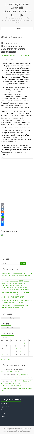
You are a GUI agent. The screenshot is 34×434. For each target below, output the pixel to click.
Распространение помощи (10, 371)
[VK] (17, 209)
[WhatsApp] (17, 217)
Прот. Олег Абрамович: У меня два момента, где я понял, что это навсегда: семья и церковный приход (16, 383)
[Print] (17, 207)
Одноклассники (5, 407)
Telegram (3, 416)
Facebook (4, 410)
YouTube (3, 413)
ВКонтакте (4, 403)
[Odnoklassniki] (17, 212)
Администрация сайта (9, 55)
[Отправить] (17, 224)
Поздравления (24, 55)
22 (20, 352)
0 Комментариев (15, 59)
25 (2, 354)
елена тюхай (7, 388)
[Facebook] (17, 214)
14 (16, 349)
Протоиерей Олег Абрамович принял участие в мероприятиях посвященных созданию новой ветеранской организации (16, 276)
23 (25, 352)
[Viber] (17, 219)
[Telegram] (17, 222)
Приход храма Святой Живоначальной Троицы (17, 9)
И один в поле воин (23, 375)
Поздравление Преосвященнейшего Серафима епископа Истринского (13, 47)
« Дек (3, 359)
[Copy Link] (17, 204)
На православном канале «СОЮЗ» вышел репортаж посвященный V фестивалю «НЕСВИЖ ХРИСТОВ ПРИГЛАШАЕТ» (15, 295)
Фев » (8, 359)
